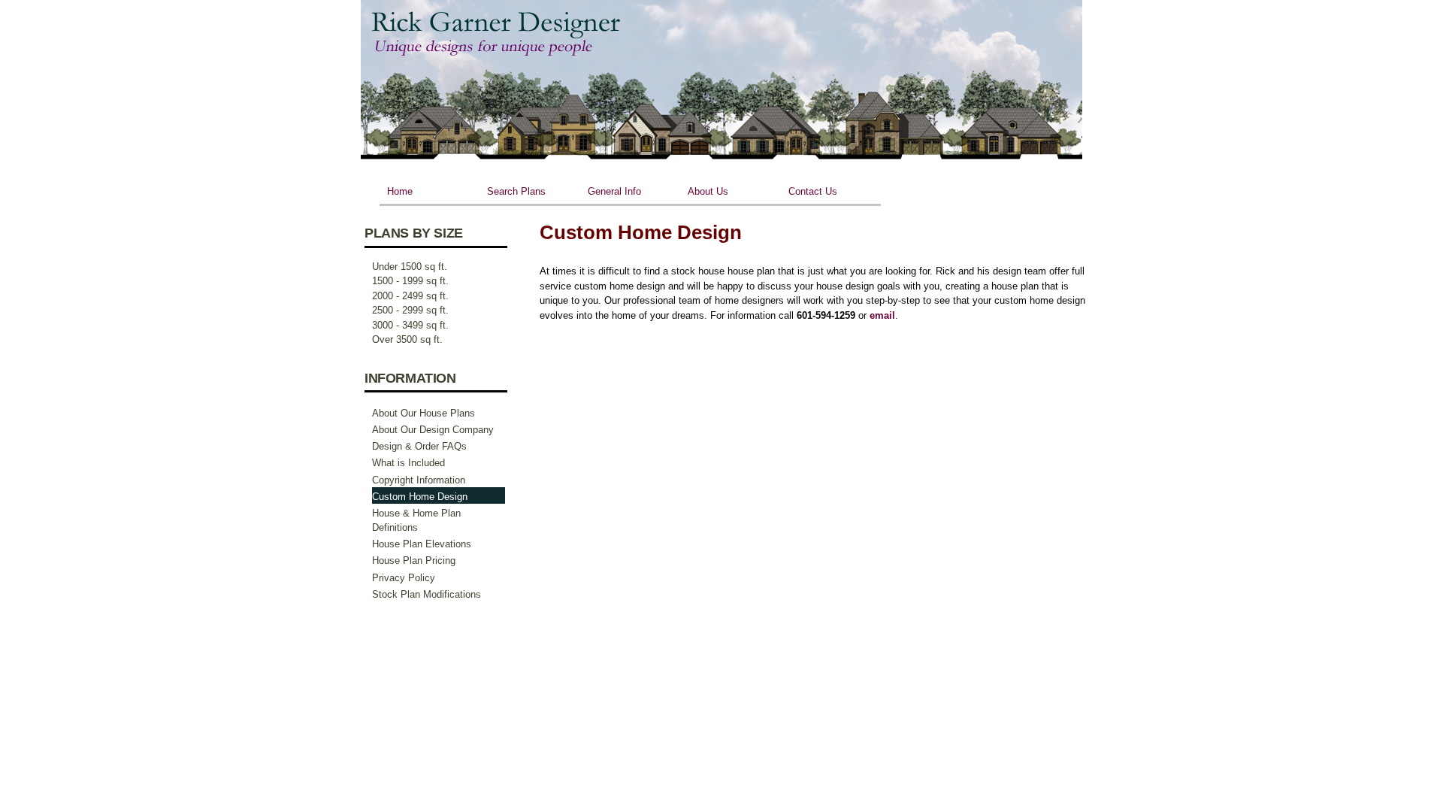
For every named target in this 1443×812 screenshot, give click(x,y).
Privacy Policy (403, 577)
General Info (614, 191)
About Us (708, 191)
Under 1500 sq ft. (409, 266)
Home (400, 191)
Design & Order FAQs (419, 446)
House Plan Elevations (421, 544)
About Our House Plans (423, 413)
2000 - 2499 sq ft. (410, 295)
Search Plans (516, 191)
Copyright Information (418, 480)
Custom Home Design (419, 496)
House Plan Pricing (413, 560)
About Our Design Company (433, 429)
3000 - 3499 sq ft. (410, 325)
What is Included (408, 462)
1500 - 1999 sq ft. (410, 280)
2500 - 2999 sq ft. (410, 310)
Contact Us (812, 191)
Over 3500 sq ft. (407, 339)
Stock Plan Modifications (426, 594)
